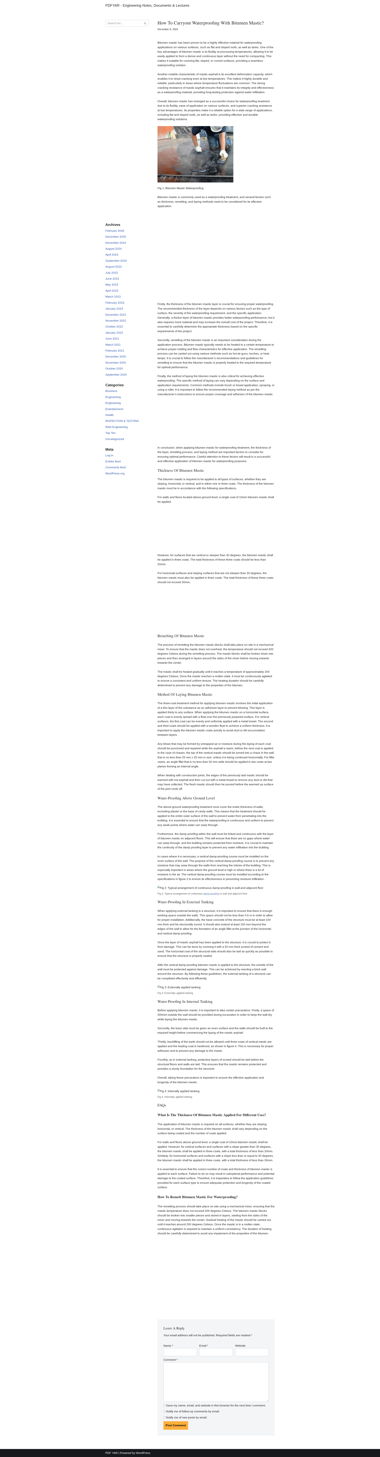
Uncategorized (114, 439)
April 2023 (111, 290)
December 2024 (115, 242)
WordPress (143, 1452)
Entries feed (113, 461)
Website (240, 1345)
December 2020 (115, 356)
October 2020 (114, 368)
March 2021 (113, 344)
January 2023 (114, 308)
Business (111, 391)
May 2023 (111, 284)
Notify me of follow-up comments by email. (193, 1411)
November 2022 (115, 320)
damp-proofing (211, 893)
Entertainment (114, 409)
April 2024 (111, 254)
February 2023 (114, 302)
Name (168, 1345)
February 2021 (114, 350)
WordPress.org (115, 473)
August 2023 (113, 266)
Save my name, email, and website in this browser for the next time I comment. (216, 1405)
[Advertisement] (127, 77)
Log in (109, 455)
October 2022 (114, 326)
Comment (170, 1359)
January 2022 (114, 332)
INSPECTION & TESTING (122, 420)
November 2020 (115, 362)
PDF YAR (111, 1452)
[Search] (145, 23)
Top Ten (110, 432)
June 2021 (112, 338)
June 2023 (112, 278)
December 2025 (115, 236)
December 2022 (115, 314)
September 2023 (116, 260)
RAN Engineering (116, 427)
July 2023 (111, 272)
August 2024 (113, 248)
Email (203, 1345)
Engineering (113, 397)
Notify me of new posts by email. (186, 1417)
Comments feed (115, 467)
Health (109, 415)
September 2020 (116, 374)
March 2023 (113, 296)
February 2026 (114, 230)
